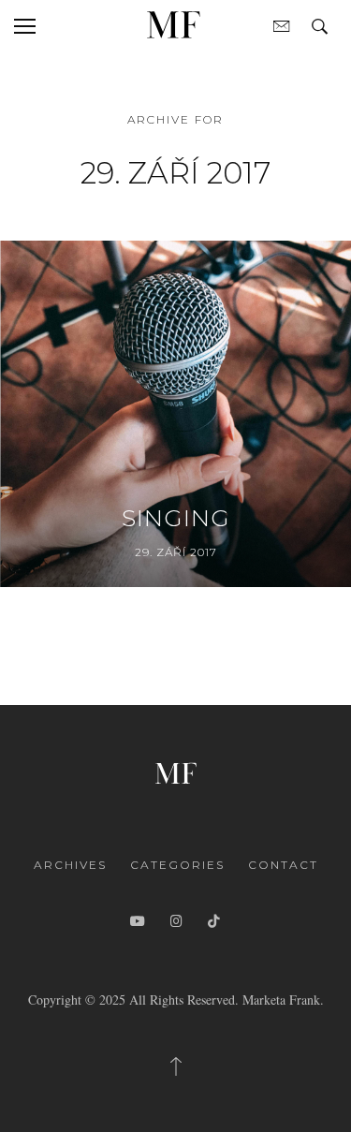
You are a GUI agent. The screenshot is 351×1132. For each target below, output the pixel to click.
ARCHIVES (70, 865)
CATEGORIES (177, 865)
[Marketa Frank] (175, 771)
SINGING (176, 518)
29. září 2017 (176, 552)
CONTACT (283, 865)
